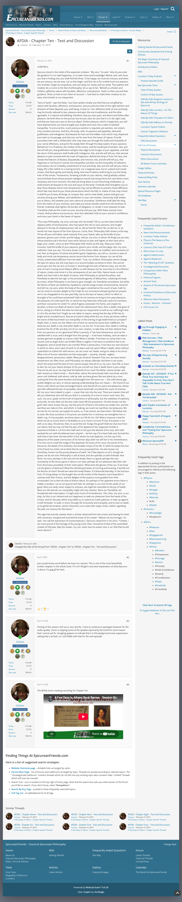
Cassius (24, 45)
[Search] (172, 9)
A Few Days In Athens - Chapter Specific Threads (33, 819)
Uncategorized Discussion (156, 266)
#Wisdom (160, 550)
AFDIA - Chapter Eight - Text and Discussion (149, 814)
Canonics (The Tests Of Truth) (158, 247)
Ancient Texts (150, 281)
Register (164, 8)
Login (156, 8)
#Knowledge (155, 512)
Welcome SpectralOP (153, 440)
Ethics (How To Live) (153, 251)
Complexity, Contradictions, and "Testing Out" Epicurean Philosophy (157, 429)
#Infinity (153, 493)
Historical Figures (152, 277)
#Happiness (155, 542)
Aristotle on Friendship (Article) (158, 366)
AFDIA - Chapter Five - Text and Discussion (91, 824)
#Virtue (153, 546)
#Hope (158, 581)
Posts (11, 106)
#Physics (148, 478)
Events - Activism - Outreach (157, 303)
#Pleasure (154, 527)
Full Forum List (151, 307)
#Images (153, 489)
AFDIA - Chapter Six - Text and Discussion (34, 824)
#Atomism (154, 481)
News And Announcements (157, 232)
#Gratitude (160, 585)
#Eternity (153, 497)
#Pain (152, 531)
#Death (153, 505)
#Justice (159, 562)
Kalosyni (145, 333)
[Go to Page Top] (177, 893)
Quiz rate (12, 112)
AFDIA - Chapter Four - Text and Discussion (149, 824)
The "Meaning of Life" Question (159, 262)
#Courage (160, 558)
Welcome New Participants (157, 299)
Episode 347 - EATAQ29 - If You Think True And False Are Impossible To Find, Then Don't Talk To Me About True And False (158, 380)
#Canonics (149, 509)
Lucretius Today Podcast (155, 236)
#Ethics (147, 522)
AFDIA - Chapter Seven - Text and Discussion (35, 814)
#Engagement (156, 535)
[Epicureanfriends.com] (31, 14)
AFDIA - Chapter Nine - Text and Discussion (92, 814)
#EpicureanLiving (157, 538)
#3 (128, 620)
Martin (145, 444)
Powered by (91, 887)
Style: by (91, 891)
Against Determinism (154, 255)
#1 (128, 60)
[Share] (129, 51)
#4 (128, 684)
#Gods (152, 485)
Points (11, 102)
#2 (128, 557)
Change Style (170, 844)
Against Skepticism (153, 258)
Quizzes (12, 109)
